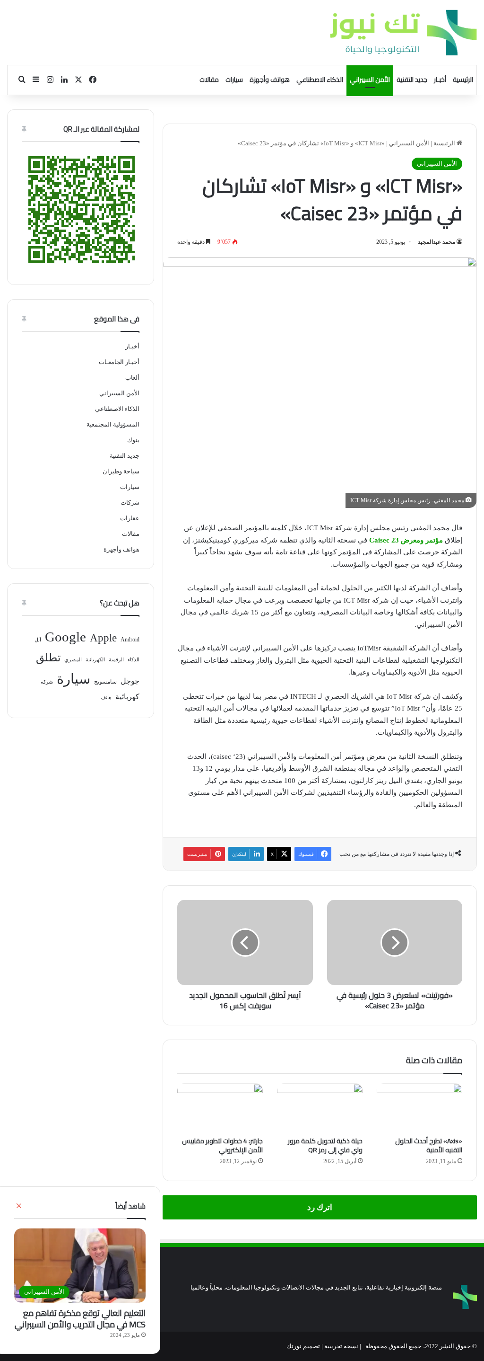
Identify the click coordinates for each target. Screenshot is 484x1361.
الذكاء (133, 659)
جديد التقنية (412, 79)
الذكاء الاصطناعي (319, 79)
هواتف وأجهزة (270, 79)
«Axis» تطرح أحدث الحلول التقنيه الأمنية (428, 1145)
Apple (103, 638)
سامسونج (105, 681)
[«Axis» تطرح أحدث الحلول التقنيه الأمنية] (419, 1108)
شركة (47, 682)
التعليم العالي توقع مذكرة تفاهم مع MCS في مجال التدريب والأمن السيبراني (80, 1318)
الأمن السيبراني (370, 79)
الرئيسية (463, 79)
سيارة (73, 678)
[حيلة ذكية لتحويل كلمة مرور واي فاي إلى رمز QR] (320, 1108)
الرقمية (116, 659)
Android (130, 639)
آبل (38, 639)
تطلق (48, 658)
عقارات (129, 518)
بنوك (133, 440)
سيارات (234, 79)
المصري (73, 659)
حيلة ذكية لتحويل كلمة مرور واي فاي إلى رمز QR (325, 1145)
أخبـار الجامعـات (119, 361)
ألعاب (132, 377)
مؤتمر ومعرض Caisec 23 (406, 540)
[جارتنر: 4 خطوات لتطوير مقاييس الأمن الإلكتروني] (220, 1108)
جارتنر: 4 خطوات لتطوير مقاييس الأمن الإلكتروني (222, 1145)
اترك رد (319, 1207)
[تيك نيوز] (403, 32)
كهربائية (127, 696)
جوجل (130, 680)
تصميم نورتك (303, 1346)
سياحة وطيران (121, 471)
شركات (130, 502)
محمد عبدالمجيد (436, 242)
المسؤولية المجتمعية (112, 424)
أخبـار (440, 79)
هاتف (106, 697)
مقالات (209, 79)
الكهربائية (95, 659)
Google (65, 636)
